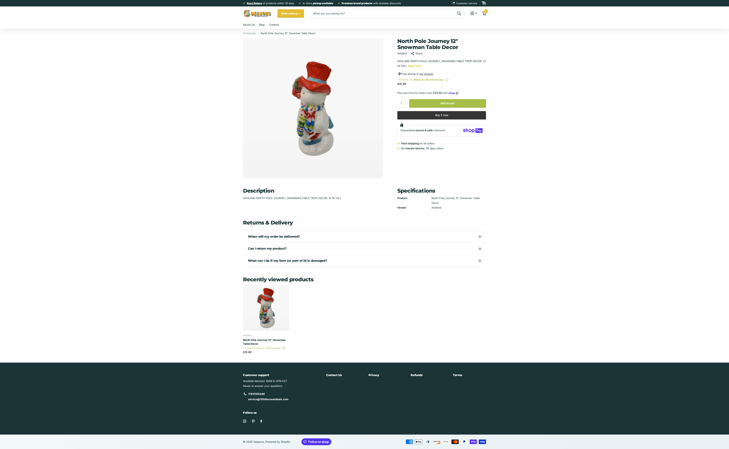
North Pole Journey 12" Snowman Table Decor (264, 341)
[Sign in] (473, 13)
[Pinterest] (253, 421)
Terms (457, 375)
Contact (274, 24)
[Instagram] (244, 421)
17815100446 (256, 393)
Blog (262, 24)
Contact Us (334, 375)
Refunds (416, 375)
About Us (249, 24)
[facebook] (261, 421)
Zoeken (459, 13)
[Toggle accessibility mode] (484, 3)
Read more (414, 65)
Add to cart (447, 103)
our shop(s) (426, 73)
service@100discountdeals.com (268, 399)
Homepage (249, 33)
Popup (446, 79)
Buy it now (441, 115)
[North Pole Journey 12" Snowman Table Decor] (266, 308)
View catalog (289, 13)
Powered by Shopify (277, 441)
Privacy (373, 375)
